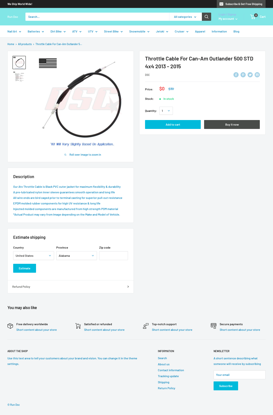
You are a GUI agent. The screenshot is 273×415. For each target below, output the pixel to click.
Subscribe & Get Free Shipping (243, 4)
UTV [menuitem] (90, 31)
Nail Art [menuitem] (12, 31)
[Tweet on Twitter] (250, 74)
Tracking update (168, 376)
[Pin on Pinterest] (243, 74)
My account (227, 18)
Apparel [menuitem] (200, 31)
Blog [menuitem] (236, 31)
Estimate (24, 268)
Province (62, 247)
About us (164, 364)
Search (162, 358)
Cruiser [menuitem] (179, 31)
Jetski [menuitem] (160, 31)
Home (10, 44)
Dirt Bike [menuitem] (56, 31)
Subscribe (226, 386)
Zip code (104, 247)
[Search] (206, 17)
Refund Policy (21, 286)
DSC (147, 74)
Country (18, 247)
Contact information (171, 370)
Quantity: (151, 110)
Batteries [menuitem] (34, 31)
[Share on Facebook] (236, 74)
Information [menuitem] (219, 31)
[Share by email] (257, 74)
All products (25, 44)
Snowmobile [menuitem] (137, 31)
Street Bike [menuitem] (111, 31)
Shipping (163, 382)
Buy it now (232, 124)
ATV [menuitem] (74, 31)
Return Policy (166, 388)
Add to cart (173, 124)
